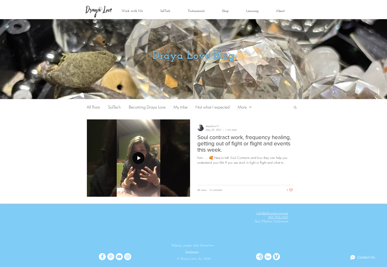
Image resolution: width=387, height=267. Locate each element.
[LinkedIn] (268, 256)
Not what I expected (213, 107)
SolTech (114, 107)
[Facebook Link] (102, 256)
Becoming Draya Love (147, 107)
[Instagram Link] (127, 256)
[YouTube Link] (119, 256)
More (242, 107)
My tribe (180, 107)
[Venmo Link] (276, 256)
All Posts (93, 107)
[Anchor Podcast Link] (259, 256)
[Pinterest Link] (110, 256)
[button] (295, 108)
